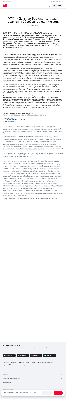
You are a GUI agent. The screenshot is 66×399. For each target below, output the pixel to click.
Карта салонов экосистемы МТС (45, 362)
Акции (33, 362)
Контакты (21, 362)
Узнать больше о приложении (10, 351)
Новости (28, 362)
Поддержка (14, 362)
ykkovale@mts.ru (13, 122)
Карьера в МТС (7, 365)
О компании (6, 362)
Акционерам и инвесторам (19, 365)
